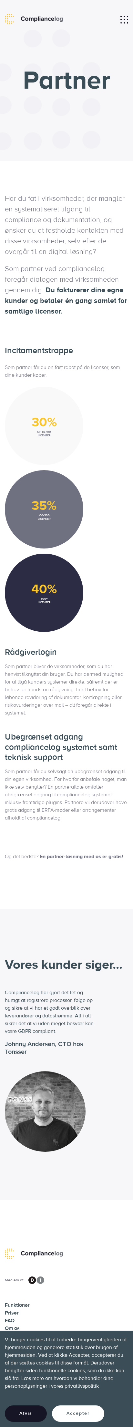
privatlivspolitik (82, 1386)
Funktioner (17, 1305)
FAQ (10, 1320)
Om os (12, 1328)
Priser (12, 1313)
